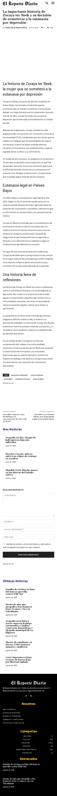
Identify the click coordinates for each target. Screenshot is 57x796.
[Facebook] (14, 34)
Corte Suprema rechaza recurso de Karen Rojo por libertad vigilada (19, 659)
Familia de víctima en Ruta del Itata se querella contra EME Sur (20, 591)
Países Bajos (8, 379)
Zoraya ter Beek (38, 379)
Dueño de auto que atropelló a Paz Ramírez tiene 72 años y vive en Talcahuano (19, 608)
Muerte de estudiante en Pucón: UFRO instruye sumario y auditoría (19, 644)
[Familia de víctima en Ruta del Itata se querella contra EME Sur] (41, 593)
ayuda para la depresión (19, 375)
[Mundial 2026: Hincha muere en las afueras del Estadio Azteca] (45, 475)
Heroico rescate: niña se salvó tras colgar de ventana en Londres (21, 456)
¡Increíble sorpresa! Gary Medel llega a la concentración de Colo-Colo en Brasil (15, 417)
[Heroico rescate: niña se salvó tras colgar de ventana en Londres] (45, 458)
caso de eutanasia (36, 375)
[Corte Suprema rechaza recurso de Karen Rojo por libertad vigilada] (41, 661)
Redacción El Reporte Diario (16, 27)
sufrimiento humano (22, 379)
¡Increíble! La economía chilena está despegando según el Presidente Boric (43, 416)
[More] (40, 34)
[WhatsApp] (33, 34)
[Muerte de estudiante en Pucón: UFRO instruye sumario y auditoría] (41, 646)
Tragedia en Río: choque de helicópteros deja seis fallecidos (21, 440)
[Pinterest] (27, 34)
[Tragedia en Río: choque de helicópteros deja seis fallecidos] (45, 442)
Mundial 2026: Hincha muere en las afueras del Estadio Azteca (22, 472)
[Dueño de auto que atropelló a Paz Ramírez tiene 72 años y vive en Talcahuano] (41, 608)
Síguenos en (8, 383)
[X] (20, 34)
